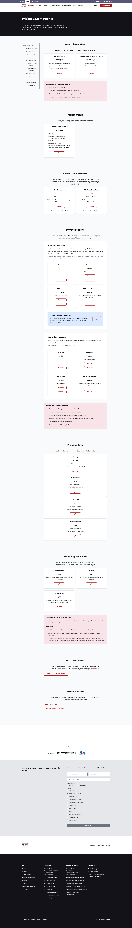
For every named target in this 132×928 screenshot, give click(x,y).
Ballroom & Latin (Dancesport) (77, 802)
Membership (30, 52)
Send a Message (93, 869)
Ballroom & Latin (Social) (75, 799)
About (80, 5)
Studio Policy (25, 920)
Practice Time (30, 74)
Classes (30, 5)
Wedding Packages (85, 238)
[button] (33, 866)
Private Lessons (54, 5)
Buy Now (59, 73)
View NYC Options (51, 704)
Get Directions (48, 875)
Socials (45, 5)
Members (90, 280)
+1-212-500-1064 (100, 1)
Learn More (97, 319)
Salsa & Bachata (73, 817)
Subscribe (88, 825)
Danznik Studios (48, 869)
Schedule (38, 5)
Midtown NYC (72, 785)
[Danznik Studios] (25, 845)
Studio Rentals (30, 85)
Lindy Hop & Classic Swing (75, 814)
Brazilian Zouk (72, 805)
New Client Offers (31, 48)
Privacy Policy (35, 920)
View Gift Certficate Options (55, 673)
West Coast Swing (74, 820)
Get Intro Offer (106, 5)
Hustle (70, 811)
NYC (27, 1)
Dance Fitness (72, 808)
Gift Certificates (31, 82)
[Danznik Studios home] (23, 5)
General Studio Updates (75, 793)
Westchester (35, 1)
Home (23, 10)
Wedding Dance (66, 5)
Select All (71, 790)
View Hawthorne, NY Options (54, 708)
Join (59, 153)
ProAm (74, 5)
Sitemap (44, 920)
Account (96, 5)
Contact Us (109, 1)
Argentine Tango (73, 796)
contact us (95, 669)
